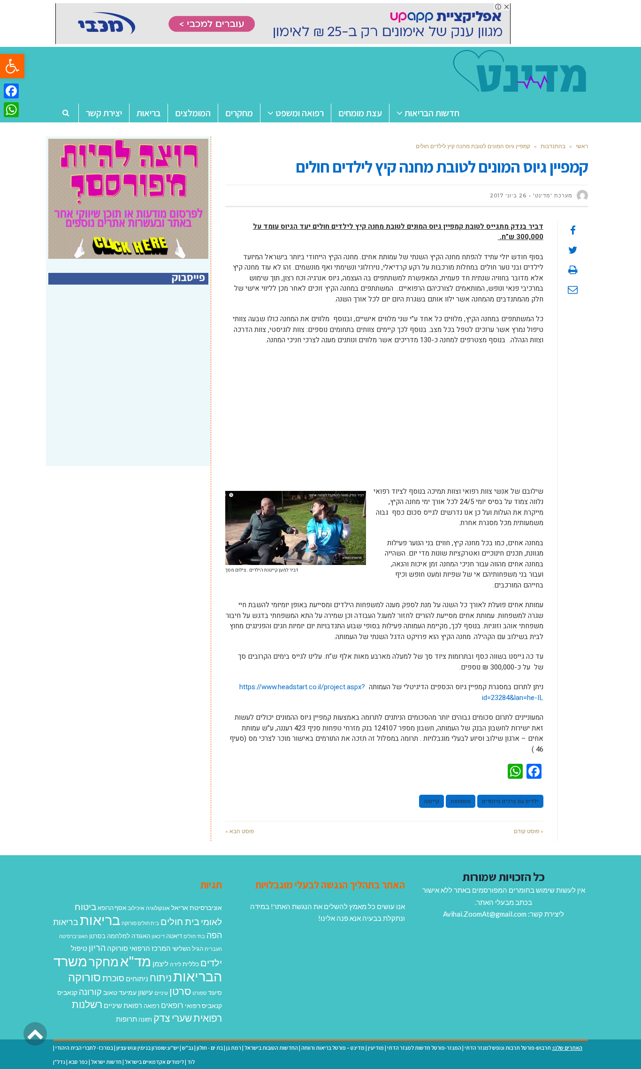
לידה (175, 964)
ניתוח (161, 977)
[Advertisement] (384, 420)
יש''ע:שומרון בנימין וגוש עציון (147, 1047)
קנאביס (67, 992)
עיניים (161, 993)
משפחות (460, 801)
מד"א (135, 961)
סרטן (180, 991)
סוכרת (113, 978)
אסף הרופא (112, 907)
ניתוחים (137, 978)
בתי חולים (194, 936)
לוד (191, 1061)
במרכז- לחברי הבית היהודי (84, 1047)
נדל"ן (59, 1061)
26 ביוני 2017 (508, 195)
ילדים (211, 962)
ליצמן (160, 963)
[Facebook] (11, 91)
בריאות (100, 919)
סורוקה (84, 977)
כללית (191, 964)
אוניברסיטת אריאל (196, 907)
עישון (145, 992)
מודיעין (376, 1047)
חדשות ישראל (106, 1061)
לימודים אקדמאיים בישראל (154, 1061)
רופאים (172, 1005)
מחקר (104, 961)
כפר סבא (78, 1061)
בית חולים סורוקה (140, 923)
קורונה (90, 991)
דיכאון (158, 936)
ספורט (199, 993)
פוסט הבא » (239, 831)
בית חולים (179, 921)
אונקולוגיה (158, 908)
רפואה (152, 1005)
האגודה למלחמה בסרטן (119, 936)
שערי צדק (172, 1018)
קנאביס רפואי (203, 1005)
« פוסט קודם (528, 831)
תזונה (145, 1019)
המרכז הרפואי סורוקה (139, 948)
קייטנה (431, 801)
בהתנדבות (553, 146)
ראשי (582, 146)
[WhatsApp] (11, 109)
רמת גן (233, 1047)
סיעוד (215, 992)
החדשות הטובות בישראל (271, 1047)
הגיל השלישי (187, 948)
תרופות (126, 1019)
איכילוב (136, 908)
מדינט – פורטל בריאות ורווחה (333, 1047)
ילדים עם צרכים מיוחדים (510, 801)
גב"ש (187, 1047)
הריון (97, 948)
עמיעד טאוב (120, 992)
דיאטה (174, 936)
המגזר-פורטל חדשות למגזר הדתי (424, 1047)
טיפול (79, 948)
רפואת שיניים (123, 1005)
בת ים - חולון (210, 1047)
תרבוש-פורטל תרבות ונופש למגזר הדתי (508, 1047)
